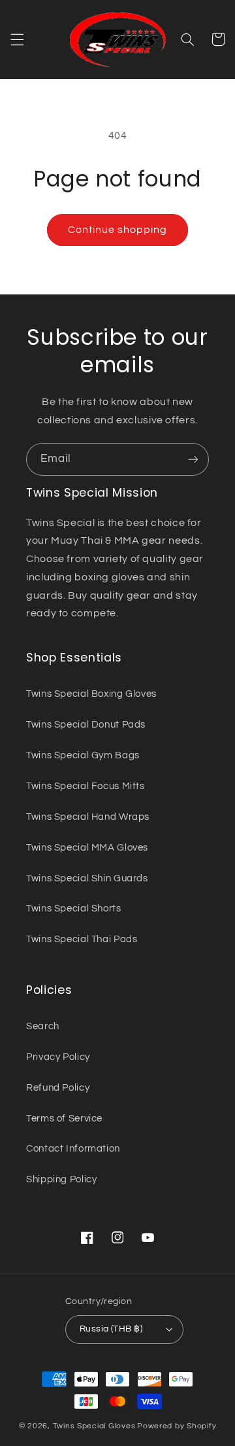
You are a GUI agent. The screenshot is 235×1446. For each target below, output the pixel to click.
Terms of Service (64, 1118)
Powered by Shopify (176, 1426)
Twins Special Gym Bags (83, 755)
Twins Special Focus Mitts (85, 786)
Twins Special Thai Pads (82, 939)
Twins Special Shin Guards (87, 878)
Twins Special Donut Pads (86, 725)
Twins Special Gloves (94, 1426)
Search (42, 1026)
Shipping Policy (61, 1179)
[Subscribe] (193, 459)
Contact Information (73, 1149)
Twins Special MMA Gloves (87, 848)
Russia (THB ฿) (111, 1328)
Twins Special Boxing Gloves (91, 694)
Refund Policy (57, 1088)
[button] (17, 39)
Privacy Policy (58, 1057)
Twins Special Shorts (73, 908)
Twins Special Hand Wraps (87, 817)
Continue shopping (118, 229)
